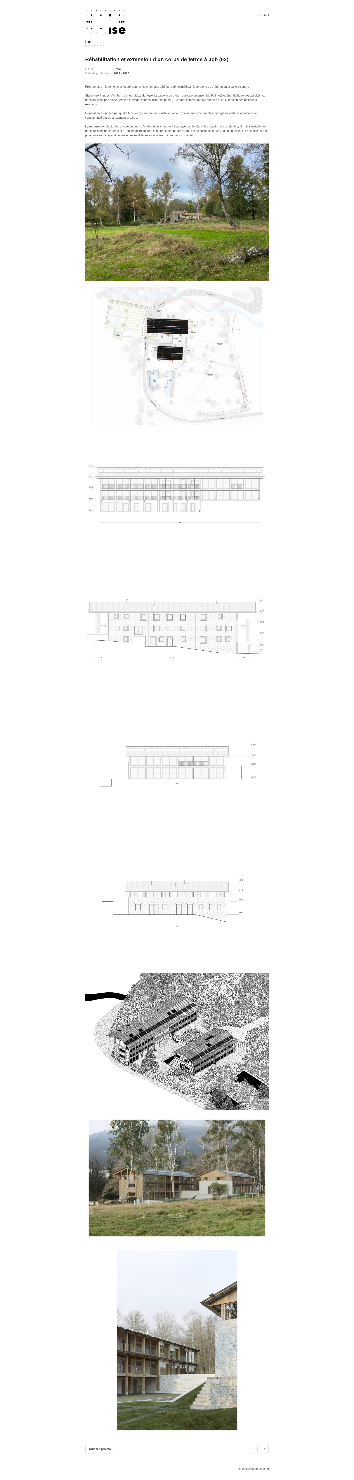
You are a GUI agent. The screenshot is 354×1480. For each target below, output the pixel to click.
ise (88, 41)
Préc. (257, 1449)
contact (264, 15)
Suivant (268, 1449)
